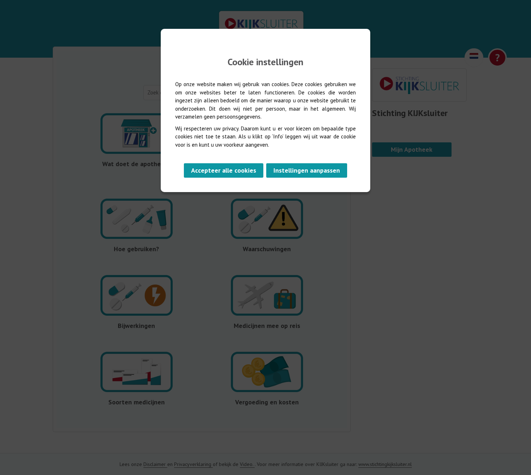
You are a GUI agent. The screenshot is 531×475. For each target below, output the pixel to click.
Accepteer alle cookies (223, 170)
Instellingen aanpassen (306, 170)
